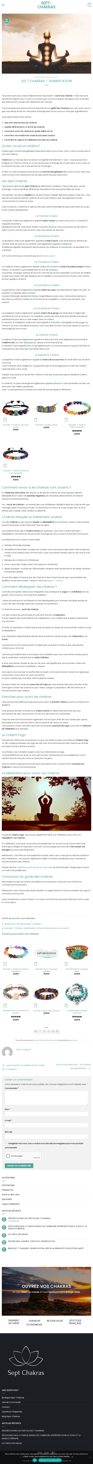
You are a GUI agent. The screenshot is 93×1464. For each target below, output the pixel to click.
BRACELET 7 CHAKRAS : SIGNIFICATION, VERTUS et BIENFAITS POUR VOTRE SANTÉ (46, 1248)
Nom (7, 1109)
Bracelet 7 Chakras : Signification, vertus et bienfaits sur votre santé (36, 928)
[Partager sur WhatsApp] (36, 1032)
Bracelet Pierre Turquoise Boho (77, 970)
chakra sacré (49, 255)
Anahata (31, 293)
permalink (73, 1040)
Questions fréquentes (12, 1411)
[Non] (89, 1458)
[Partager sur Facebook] (40, 1032)
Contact (6, 1407)
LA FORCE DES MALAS (18, 1234)
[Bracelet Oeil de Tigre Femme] (46, 994)
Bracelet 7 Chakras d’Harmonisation (77, 426)
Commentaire (12, 1088)
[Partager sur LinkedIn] (57, 1032)
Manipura (53, 269)
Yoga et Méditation (11, 1204)
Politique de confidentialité (50, 1460)
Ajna (29, 345)
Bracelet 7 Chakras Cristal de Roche (16, 426)
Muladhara (16, 223)
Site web (8, 1132)
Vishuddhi (55, 322)
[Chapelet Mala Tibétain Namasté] (77, 994)
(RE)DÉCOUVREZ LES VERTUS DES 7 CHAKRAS (29, 1218)
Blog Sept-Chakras (11, 1416)
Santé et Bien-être (42, 77)
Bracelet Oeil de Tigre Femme (46, 1011)
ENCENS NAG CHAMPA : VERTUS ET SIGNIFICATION (31, 1241)
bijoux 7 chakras (55, 580)
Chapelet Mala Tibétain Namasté (77, 1012)
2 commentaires (19, 1221)
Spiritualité (53, 77)
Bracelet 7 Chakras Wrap (46, 425)
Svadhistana (66, 244)
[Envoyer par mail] (49, 1032)
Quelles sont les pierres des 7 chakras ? (23, 923)
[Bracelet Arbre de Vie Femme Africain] (16, 994)
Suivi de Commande (11, 1402)
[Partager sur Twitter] (44, 1032)
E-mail (8, 1120)
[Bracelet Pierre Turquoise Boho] (77, 952)
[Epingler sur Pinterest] (53, 1032)
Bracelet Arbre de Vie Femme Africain (16, 1012)
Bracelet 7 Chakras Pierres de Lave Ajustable (16, 472)
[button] (3, 5)
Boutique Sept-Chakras (13, 1397)
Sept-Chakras (46, 5)
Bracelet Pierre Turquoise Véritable (46, 970)
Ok (35, 1460)
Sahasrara (57, 383)
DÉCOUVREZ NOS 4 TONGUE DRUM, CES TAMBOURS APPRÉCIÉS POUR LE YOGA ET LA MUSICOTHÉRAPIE (47, 1227)
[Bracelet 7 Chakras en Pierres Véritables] (16, 952)
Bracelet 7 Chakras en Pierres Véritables (16, 970)
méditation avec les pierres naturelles (35, 867)
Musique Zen (7, 1189)
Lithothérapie (8, 1185)
